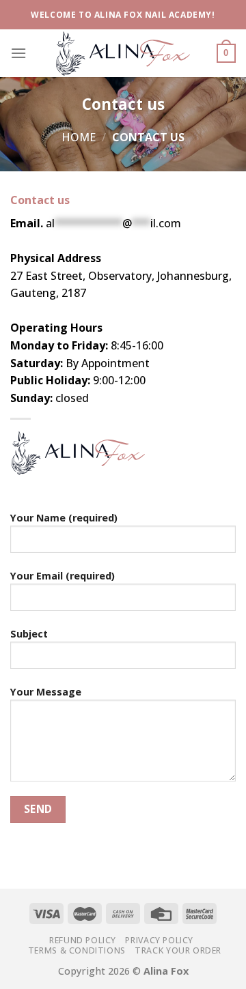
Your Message (45, 691)
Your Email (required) (62, 575)
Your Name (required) (64, 517)
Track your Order (178, 950)
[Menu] (18, 53)
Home (79, 137)
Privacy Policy (159, 940)
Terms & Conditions (77, 950)
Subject (29, 633)
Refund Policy (82, 940)
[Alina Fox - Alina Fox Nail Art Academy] (123, 53)
